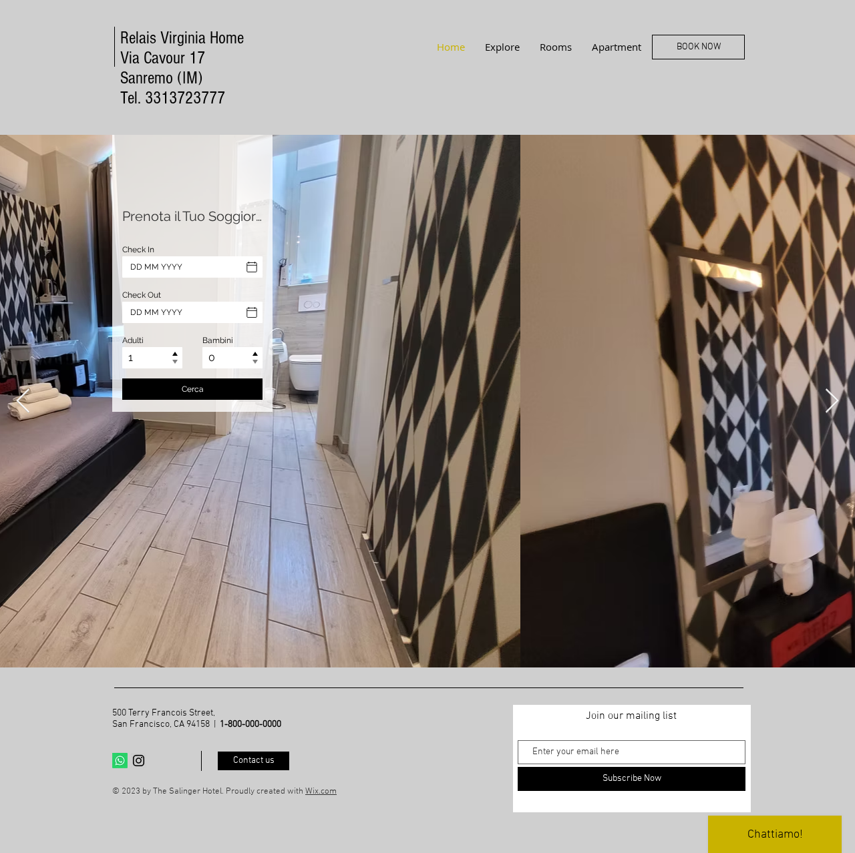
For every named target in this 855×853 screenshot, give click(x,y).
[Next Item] (832, 401)
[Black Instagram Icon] (138, 760)
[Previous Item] (23, 401)
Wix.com (321, 791)
